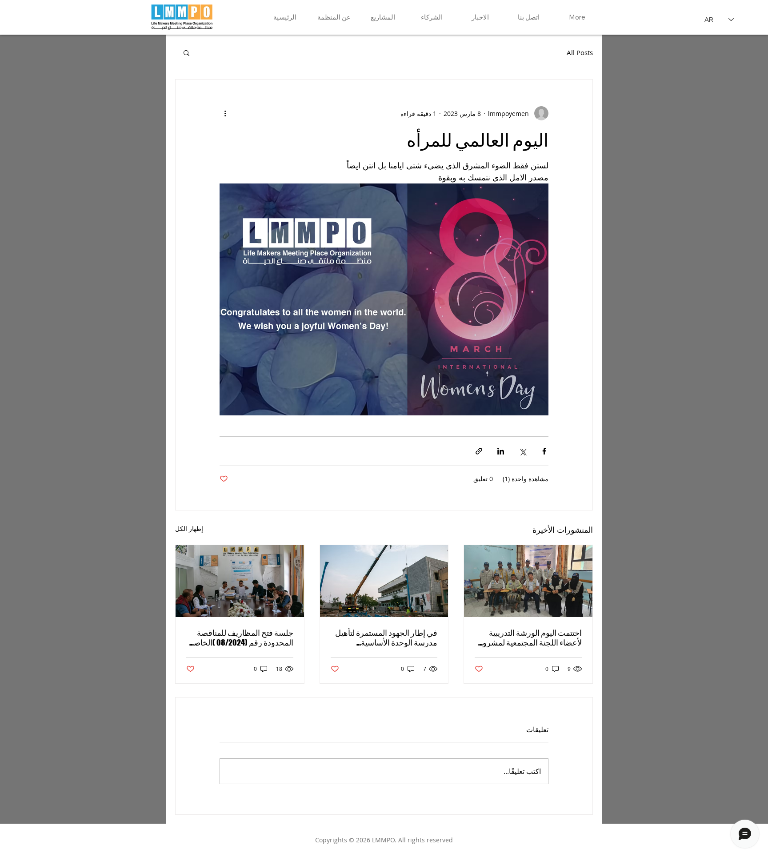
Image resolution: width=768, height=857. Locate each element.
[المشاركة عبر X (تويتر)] (522, 451)
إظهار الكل (189, 528)
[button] (186, 52)
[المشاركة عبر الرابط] (479, 451)
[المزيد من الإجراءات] (225, 113)
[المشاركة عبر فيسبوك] (544, 451)
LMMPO (383, 840)
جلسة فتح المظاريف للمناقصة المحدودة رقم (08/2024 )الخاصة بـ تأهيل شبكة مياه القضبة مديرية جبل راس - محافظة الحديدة (241, 637)
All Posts (580, 52)
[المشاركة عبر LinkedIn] (500, 451)
